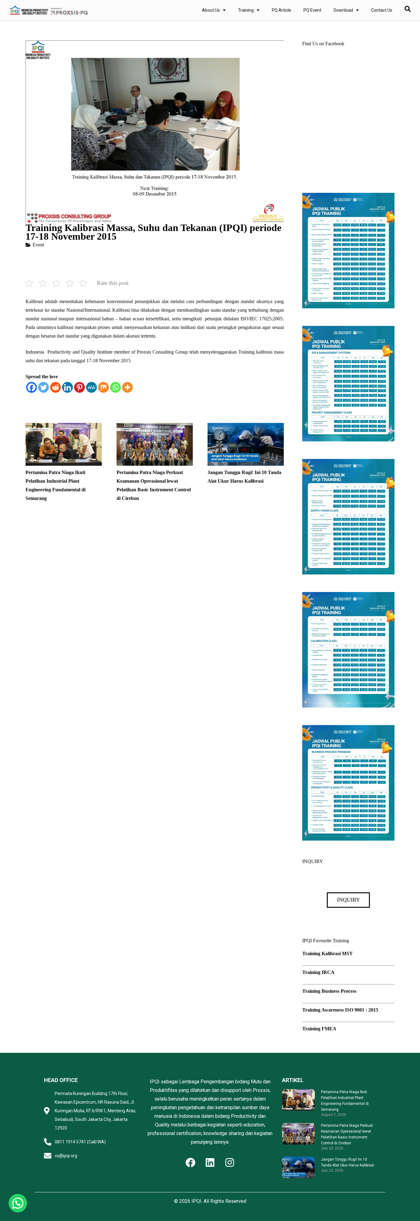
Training (246, 10)
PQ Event (312, 10)
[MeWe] (91, 387)
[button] (18, 1203)
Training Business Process (329, 991)
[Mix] (103, 387)
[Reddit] (55, 387)
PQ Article (281, 10)
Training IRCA (318, 972)
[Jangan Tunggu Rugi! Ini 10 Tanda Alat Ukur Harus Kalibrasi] (246, 427)
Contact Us (381, 10)
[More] (127, 387)
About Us (211, 10)
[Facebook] (31, 387)
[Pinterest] (79, 387)
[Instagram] (230, 1162)
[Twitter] (43, 387)
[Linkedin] (67, 387)
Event (38, 244)
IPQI (196, 1201)
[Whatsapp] (115, 387)
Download (343, 10)
